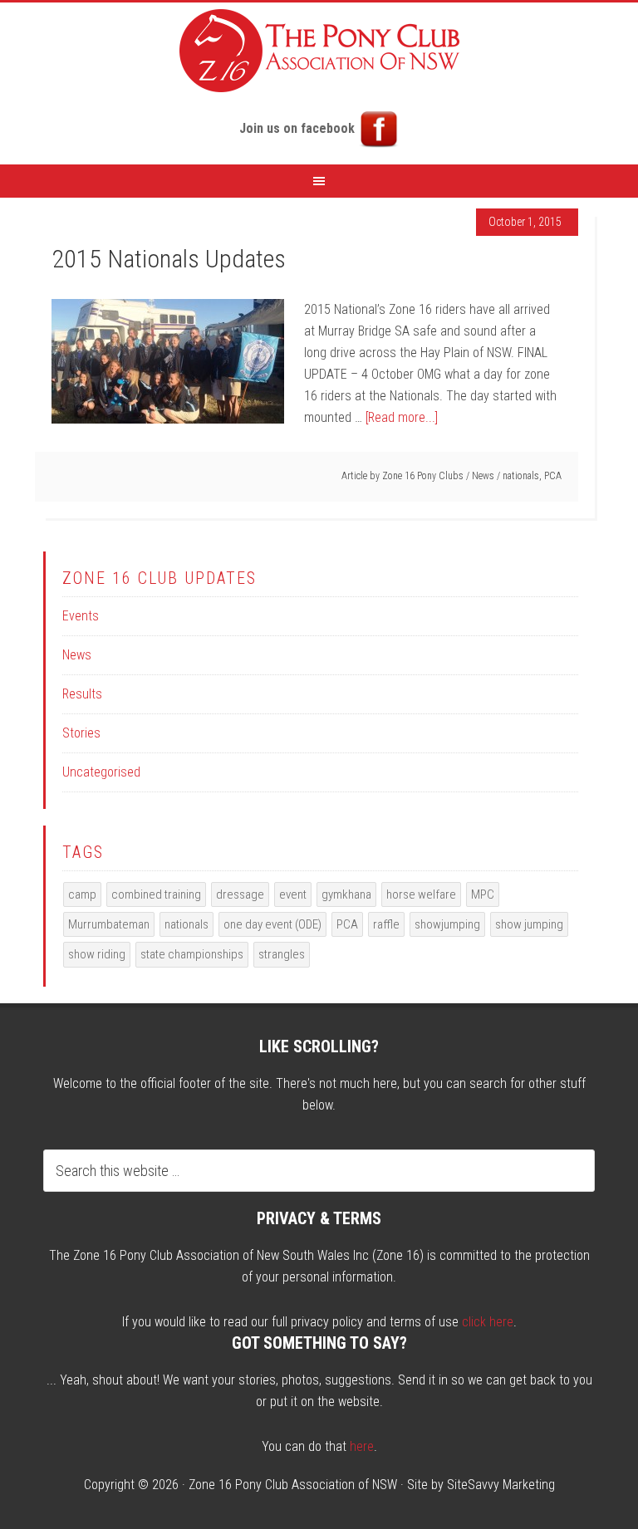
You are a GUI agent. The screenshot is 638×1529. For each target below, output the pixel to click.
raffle (386, 924)
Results (82, 694)
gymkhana (346, 894)
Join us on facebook (298, 128)
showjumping (447, 924)
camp (82, 894)
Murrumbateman (109, 924)
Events (80, 616)
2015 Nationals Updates (169, 258)
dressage (240, 894)
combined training (156, 894)
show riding (96, 954)
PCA (553, 476)
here (362, 1446)
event (293, 894)
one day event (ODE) (272, 924)
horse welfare (421, 894)
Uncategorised (101, 772)
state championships (191, 954)
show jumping (529, 924)
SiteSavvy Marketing (501, 1484)
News (483, 476)
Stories (81, 733)
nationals (521, 476)
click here (487, 1322)
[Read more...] (402, 417)
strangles (281, 954)
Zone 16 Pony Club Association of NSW (293, 1484)
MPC (482, 894)
